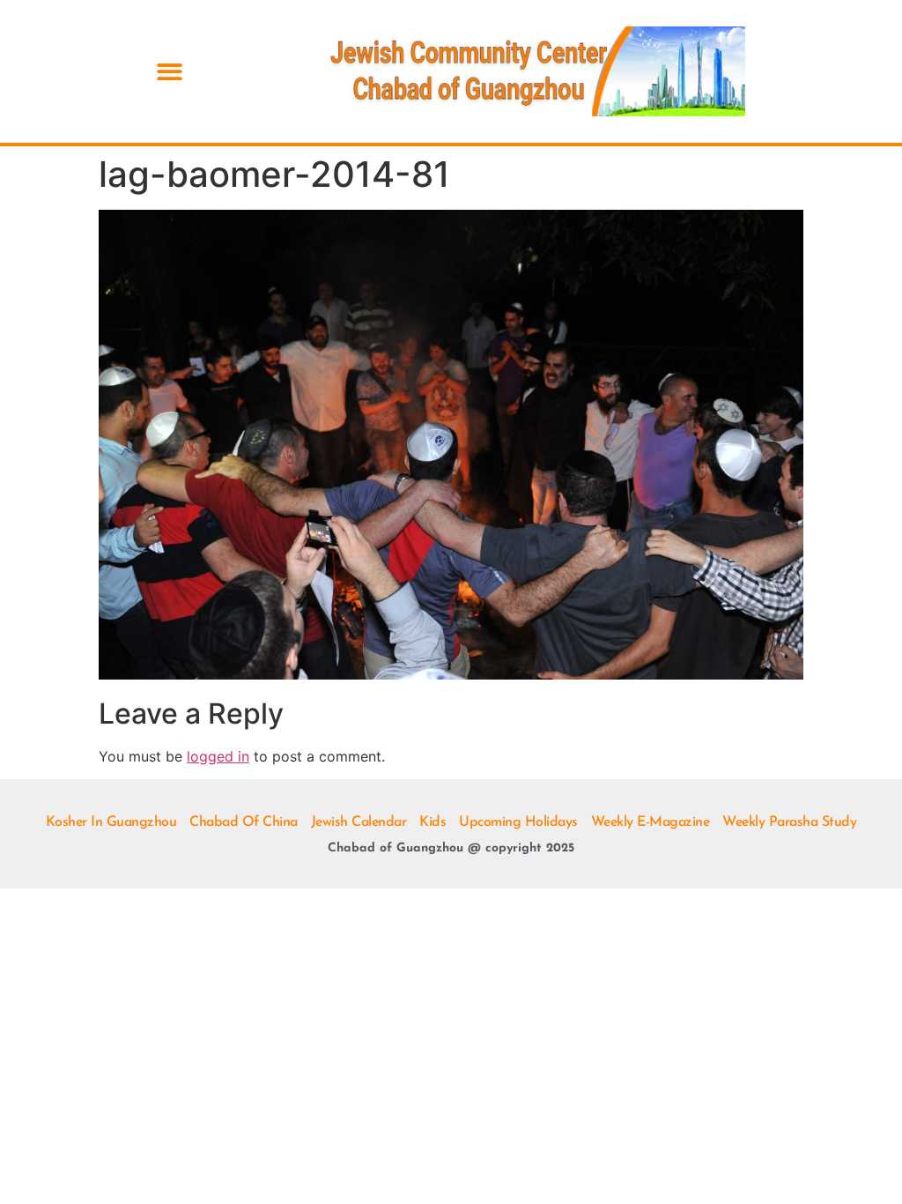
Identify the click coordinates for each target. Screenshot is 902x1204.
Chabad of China (243, 822)
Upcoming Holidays (518, 822)
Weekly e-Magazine (650, 822)
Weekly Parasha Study (789, 822)
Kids (432, 822)
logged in (218, 756)
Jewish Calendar (359, 822)
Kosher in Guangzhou (111, 822)
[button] (169, 72)
